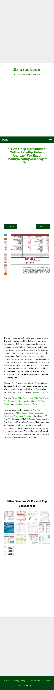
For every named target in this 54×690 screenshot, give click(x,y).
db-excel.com (27, 69)
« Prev (10, 226)
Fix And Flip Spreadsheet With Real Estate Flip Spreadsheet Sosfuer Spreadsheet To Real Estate (26, 401)
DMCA (7, 680)
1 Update (35, 392)
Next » (43, 226)
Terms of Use (34, 680)
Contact (46, 680)
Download (45, 392)
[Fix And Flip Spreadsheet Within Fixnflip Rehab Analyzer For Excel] (9, 515)
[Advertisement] (27, 33)
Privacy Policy (19, 680)
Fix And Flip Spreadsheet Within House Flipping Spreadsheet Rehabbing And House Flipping (25, 413)
